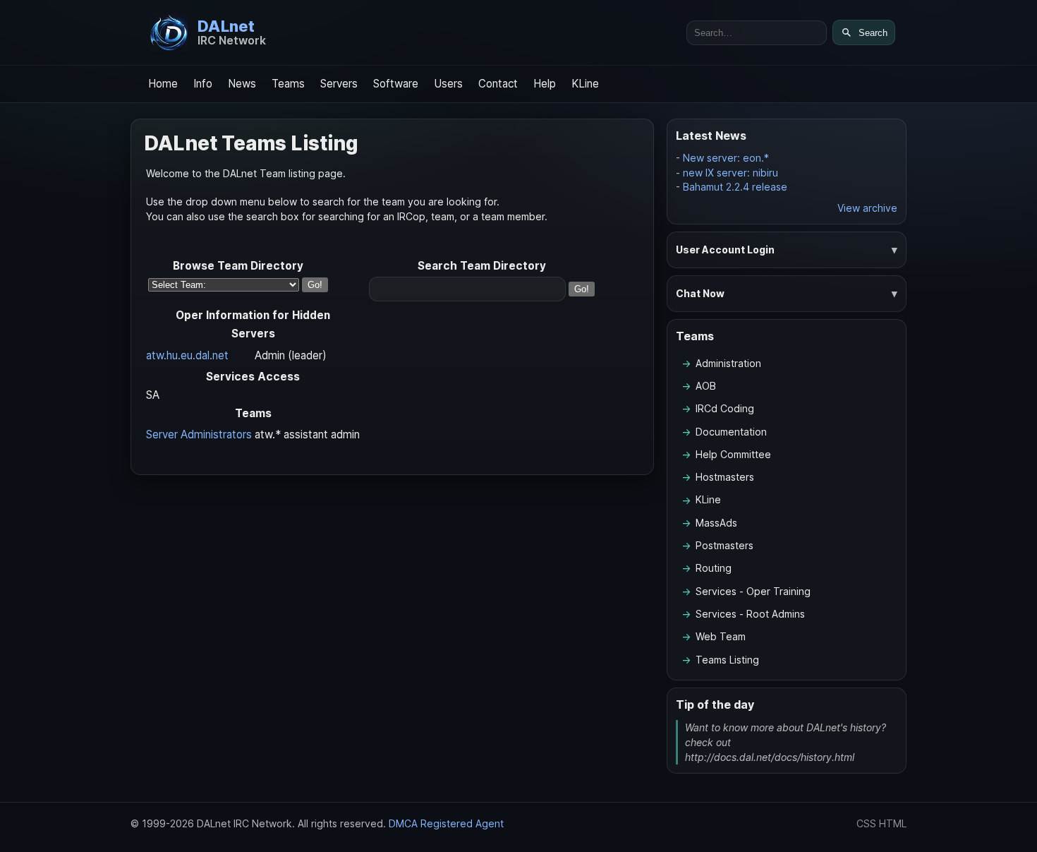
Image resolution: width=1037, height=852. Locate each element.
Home (163, 83)
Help (544, 83)
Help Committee (733, 454)
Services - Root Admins (750, 614)
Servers (339, 83)
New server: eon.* (726, 158)
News (242, 83)
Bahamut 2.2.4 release (735, 187)
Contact (498, 83)
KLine (585, 83)
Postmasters (724, 545)
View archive (867, 208)
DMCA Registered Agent (446, 823)
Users (448, 83)
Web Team (721, 636)
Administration (728, 363)
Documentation (731, 432)
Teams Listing (727, 660)
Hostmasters (725, 477)
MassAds (716, 523)
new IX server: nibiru (730, 173)
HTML (892, 823)
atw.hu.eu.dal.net (187, 355)
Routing (714, 568)
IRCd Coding (725, 408)
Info (202, 83)
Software (395, 83)
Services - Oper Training (753, 591)
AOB (706, 386)
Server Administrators (199, 434)
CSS (866, 823)
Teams (288, 83)
